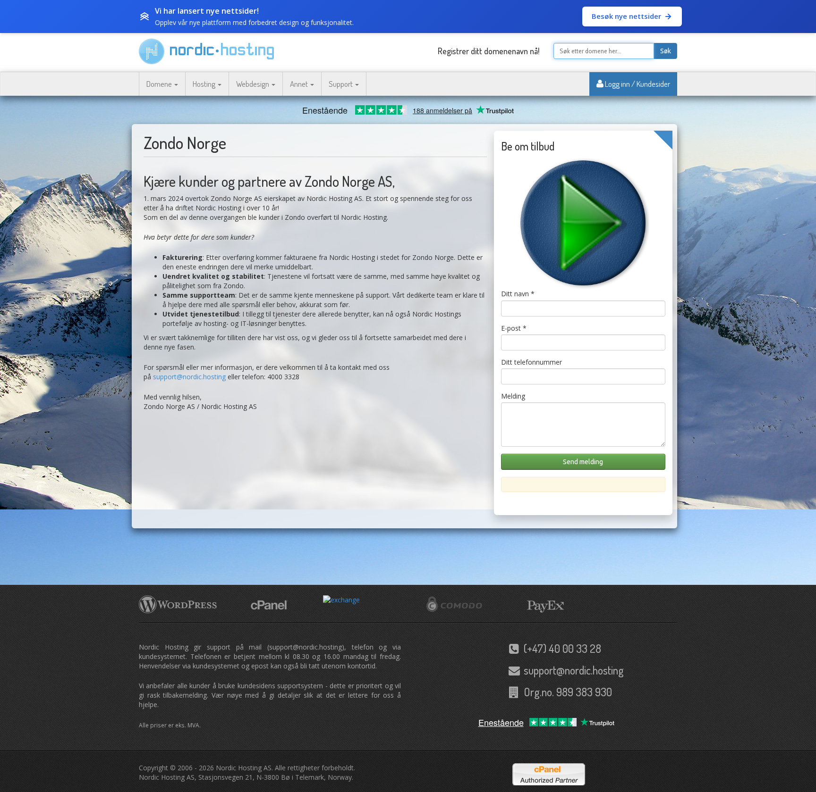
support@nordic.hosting (189, 376)
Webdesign (253, 84)
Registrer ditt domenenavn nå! (488, 51)
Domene (159, 84)
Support (341, 84)
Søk (665, 51)
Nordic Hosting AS (244, 767)
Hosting (205, 84)
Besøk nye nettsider (626, 16)
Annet (299, 84)
